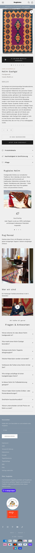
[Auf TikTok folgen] (22, 527)
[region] (17, 219)
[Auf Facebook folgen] (3, 527)
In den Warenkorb (17, 137)
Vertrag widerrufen (7, 470)
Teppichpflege (6, 461)
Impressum (5, 443)
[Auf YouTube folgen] (17, 527)
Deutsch (20, 532)
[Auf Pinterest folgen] (12, 527)
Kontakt (4, 455)
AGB (3, 446)
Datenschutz (5, 452)
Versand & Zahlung (7, 449)
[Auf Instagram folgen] (8, 527)
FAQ (3, 467)
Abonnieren (10, 436)
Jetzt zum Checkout (17, 142)
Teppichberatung (6, 458)
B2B (3, 464)
